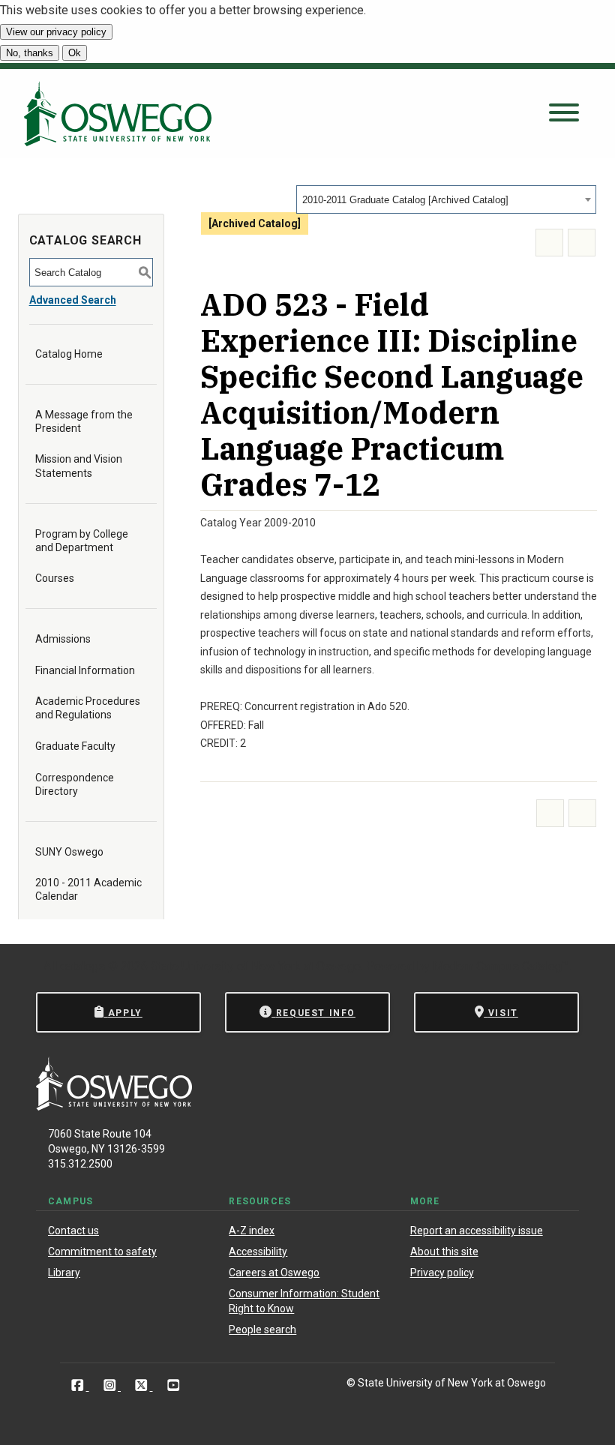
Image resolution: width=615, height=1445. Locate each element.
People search (262, 1330)
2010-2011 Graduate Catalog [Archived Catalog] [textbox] (405, 199)
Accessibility (258, 1252)
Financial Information (85, 670)
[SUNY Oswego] (114, 1106)
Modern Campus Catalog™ (501, 966)
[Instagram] (111, 1385)
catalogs (82, 966)
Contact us (73, 1231)
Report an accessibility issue (476, 1231)
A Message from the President (84, 421)
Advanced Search (72, 300)
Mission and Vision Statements (78, 465)
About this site (444, 1252)
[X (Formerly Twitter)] (143, 1385)
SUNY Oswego (69, 852)
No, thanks (29, 52)
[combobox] (446, 199)
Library (64, 1273)
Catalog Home (69, 354)
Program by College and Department (81, 540)
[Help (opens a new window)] (582, 242)
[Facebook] (79, 1385)
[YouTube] (173, 1385)
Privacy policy (442, 1273)
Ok (74, 52)
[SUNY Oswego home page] (118, 113)
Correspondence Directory (74, 784)
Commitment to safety (102, 1252)
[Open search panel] (564, 113)
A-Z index (251, 1231)
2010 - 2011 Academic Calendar (88, 889)
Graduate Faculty (75, 746)
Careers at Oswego (274, 1273)
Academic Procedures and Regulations (87, 708)
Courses (54, 578)
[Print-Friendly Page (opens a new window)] (549, 242)
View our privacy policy (56, 31)
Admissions (63, 639)
